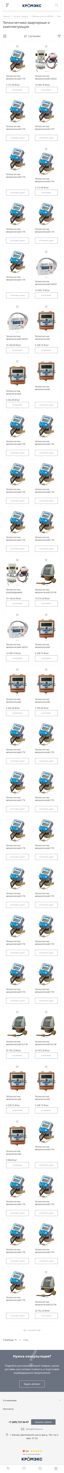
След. (26, 1339)
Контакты (8, 1408)
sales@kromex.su (34, 1429)
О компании (10, 1400)
